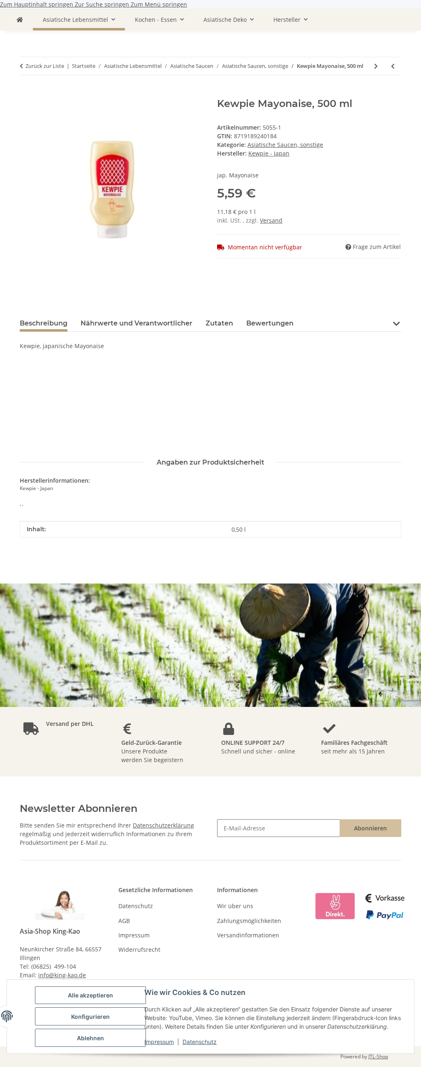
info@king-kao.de (62, 975)
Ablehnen (90, 1037)
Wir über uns (235, 906)
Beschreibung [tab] (43, 323)
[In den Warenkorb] (26, 93)
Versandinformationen (248, 935)
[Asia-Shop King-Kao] (20, 19)
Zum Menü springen (159, 4)
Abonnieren (370, 828)
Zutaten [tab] (219, 323)
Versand (271, 220)
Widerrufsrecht (139, 949)
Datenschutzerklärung (163, 825)
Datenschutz (200, 1041)
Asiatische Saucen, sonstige (285, 145)
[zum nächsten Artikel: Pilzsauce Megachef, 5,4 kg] (376, 66)
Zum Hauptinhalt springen (37, 4)
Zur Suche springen (103, 4)
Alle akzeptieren (90, 995)
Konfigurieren (90, 1016)
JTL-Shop (378, 1056)
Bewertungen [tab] (270, 323)
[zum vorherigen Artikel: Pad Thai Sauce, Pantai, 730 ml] (392, 66)
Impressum (159, 1041)
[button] (396, 328)
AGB (124, 921)
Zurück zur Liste (44, 66)
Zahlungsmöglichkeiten (249, 921)
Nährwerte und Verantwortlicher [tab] (136, 323)
